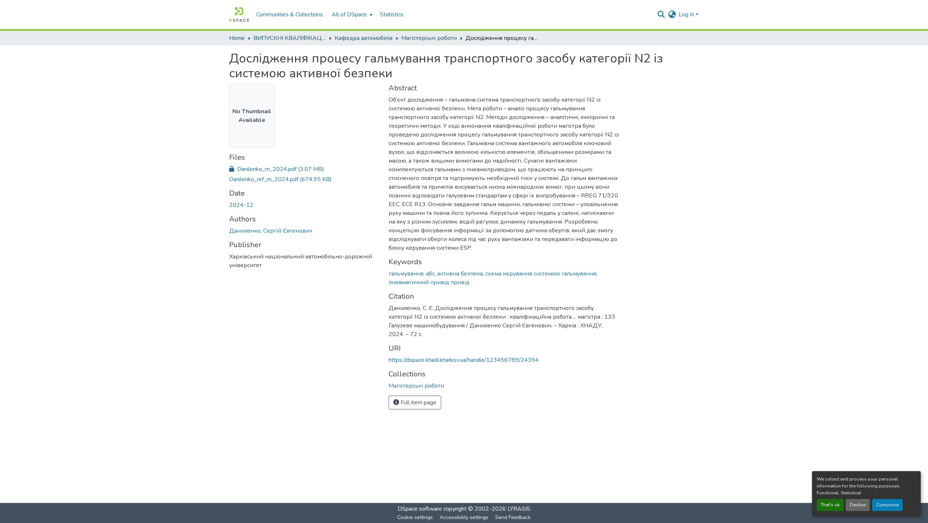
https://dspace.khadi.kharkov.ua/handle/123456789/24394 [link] (464, 360)
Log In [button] (687, 15)
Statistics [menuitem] (391, 15)
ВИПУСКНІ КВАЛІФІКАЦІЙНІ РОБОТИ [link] (289, 38)
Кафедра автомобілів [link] (364, 38)
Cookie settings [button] (415, 517)
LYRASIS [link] (519, 509)
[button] (239, 14)
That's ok (830, 505)
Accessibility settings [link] (464, 517)
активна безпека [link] (460, 274)
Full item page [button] (417, 402)
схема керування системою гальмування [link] (540, 274)
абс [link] (430, 274)
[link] (304, 169)
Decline (858, 505)
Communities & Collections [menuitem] (289, 15)
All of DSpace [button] (349, 15)
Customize (887, 505)
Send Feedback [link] (513, 517)
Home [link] (237, 38)
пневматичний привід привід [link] (429, 282)
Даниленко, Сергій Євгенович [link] (270, 231)
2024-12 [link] (241, 205)
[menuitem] (351, 14)
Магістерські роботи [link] (429, 38)
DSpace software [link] (420, 509)
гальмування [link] (406, 274)
